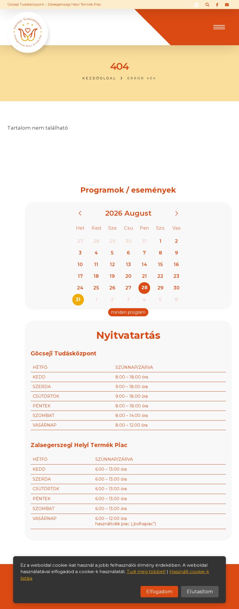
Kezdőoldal (99, 78)
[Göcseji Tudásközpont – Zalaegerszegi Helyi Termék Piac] (27, 26)
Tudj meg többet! (146, 571)
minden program (128, 312)
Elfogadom (159, 591)
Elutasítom (200, 591)
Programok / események (128, 190)
